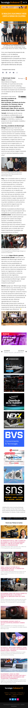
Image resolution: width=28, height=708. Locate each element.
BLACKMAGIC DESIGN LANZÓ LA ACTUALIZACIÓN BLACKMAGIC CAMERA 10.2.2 (13, 623)
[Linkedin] (15, 699)
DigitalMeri (14, 706)
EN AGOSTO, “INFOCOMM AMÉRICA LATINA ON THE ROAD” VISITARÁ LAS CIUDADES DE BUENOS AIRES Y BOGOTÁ (14, 649)
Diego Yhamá (18, 508)
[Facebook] (10, 699)
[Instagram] (18, 699)
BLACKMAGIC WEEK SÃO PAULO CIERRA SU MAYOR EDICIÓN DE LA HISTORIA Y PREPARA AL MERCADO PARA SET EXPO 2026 (14, 596)
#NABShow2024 (5, 507)
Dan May (12, 508)
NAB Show (8, 510)
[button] (24, 2)
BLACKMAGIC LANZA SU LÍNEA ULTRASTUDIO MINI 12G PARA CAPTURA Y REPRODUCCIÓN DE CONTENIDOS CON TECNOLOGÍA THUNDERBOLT (13, 676)
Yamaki (17, 512)
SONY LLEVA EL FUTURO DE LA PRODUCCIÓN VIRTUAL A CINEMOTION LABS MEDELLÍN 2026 (12, 568)
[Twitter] (13, 699)
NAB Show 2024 (14, 510)
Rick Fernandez (5, 512)
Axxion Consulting (14, 507)
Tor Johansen (12, 512)
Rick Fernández (21, 510)
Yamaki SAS (22, 512)
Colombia (8, 508)
